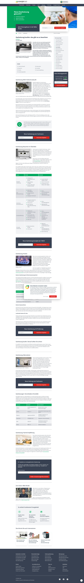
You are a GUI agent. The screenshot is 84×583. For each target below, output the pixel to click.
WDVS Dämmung (48, 560)
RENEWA (50, 570)
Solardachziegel (34, 560)
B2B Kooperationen (52, 567)
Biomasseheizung (59, 48)
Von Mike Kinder (19, 40)
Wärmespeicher (58, 62)
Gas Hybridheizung (59, 59)
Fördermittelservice (35, 569)
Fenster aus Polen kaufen (20, 570)
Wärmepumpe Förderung (63, 557)
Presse (49, 566)
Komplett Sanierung (35, 567)
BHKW (57, 53)
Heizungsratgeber (59, 65)
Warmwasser (58, 60)
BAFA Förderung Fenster (20, 567)
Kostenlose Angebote (60, 27)
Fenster (33, 5)
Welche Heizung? (58, 41)
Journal (63, 5)
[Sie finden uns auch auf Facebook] (63, 579)
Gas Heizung (58, 47)
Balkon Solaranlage (34, 559)
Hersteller (38, 68)
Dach (39, 5)
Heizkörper (58, 63)
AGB (63, 567)
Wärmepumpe (18, 281)
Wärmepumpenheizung (60, 50)
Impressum (65, 566)
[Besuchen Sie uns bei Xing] (67, 579)
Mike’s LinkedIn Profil (25, 499)
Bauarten (20, 68)
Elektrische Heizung (59, 54)
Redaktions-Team (51, 569)
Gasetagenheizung (59, 57)
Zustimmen (53, 296)
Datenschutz (65, 569)
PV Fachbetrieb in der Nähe (21, 557)
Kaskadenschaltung (62, 559)
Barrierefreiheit (65, 570)
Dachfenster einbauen (20, 569)
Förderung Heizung (59, 44)
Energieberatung (35, 570)
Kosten (20, 70)
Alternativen (38, 66)
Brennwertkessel (37, 160)
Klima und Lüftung (59, 68)
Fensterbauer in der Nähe (20, 559)
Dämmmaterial (48, 555)
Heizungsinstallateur (59, 39)
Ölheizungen (58, 45)
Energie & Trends (56, 5)
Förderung (49, 5)
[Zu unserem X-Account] (59, 579)
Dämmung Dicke (48, 557)
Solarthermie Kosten (35, 557)
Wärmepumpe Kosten (63, 555)
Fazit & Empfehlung (39, 70)
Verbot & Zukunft (22, 66)
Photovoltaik (21, 5)
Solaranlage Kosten (35, 555)
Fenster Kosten (18, 566)
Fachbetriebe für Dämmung (21, 555)
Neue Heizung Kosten (59, 42)
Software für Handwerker (36, 566)
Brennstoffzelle (58, 51)
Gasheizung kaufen (22, 71)
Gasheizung (25, 33)
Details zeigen (45, 296)
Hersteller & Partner (59, 66)
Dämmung (28, 5)
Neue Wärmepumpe (19, 560)
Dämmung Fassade (48, 559)
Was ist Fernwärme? (59, 56)
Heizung (43, 5)
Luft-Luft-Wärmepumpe (63, 560)
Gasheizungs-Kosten (19, 272)
